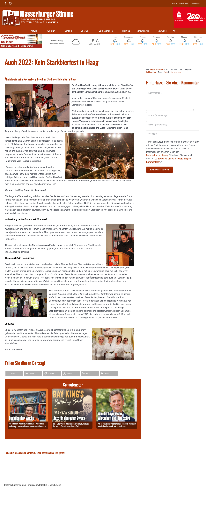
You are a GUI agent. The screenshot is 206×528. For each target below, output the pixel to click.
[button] (174, 31)
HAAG (165, 72)
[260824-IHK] (116, 390)
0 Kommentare (175, 72)
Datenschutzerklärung (15, 485)
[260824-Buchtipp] (28, 390)
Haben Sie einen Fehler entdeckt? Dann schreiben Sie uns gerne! (35, 453)
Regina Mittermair (157, 69)
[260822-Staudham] (72, 390)
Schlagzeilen (151, 72)
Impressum (33, 485)
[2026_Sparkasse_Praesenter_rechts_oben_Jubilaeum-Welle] (189, 8)
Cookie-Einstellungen (50, 485)
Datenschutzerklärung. (157, 155)
